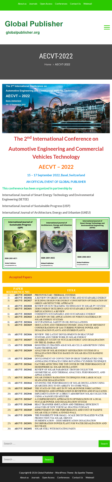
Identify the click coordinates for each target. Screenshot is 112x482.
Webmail (87, 3)
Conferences (61, 3)
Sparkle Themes (85, 472)
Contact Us (75, 3)
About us (22, 3)
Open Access (46, 3)
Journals (33, 3)
